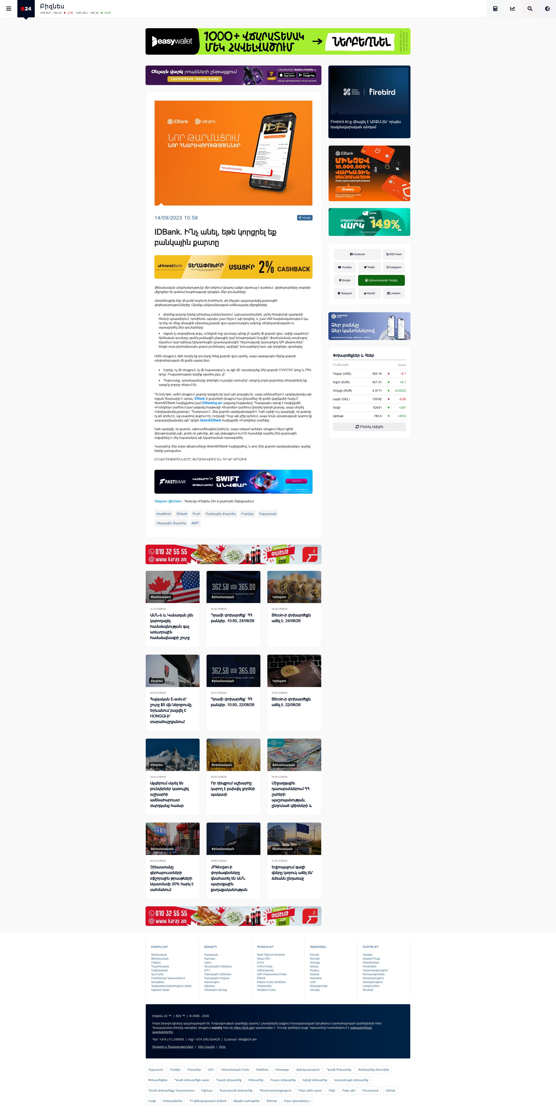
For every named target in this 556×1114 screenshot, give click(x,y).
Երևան (314, 954)
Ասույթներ (157, 982)
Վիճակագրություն (308, 1069)
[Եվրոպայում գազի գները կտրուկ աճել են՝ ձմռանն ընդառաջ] (294, 839)
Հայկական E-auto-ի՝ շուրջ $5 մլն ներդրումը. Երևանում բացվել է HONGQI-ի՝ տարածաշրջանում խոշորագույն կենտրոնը (171, 713)
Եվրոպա (209, 958)
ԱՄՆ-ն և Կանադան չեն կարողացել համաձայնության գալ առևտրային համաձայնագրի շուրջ (171, 626)
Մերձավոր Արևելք (215, 989)
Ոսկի (336, 407)
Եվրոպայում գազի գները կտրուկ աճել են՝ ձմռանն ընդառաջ (292, 873)
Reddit (370, 293)
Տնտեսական (161, 597)
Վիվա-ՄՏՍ (263, 958)
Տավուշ (314, 970)
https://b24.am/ (244, 1027)
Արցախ (314, 974)
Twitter (371, 267)
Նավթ (152, 1100)
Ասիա (207, 962)
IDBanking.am (212, 403)
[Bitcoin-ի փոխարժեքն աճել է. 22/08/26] (294, 671)
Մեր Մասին (206, 1046)
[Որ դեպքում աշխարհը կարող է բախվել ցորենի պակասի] (233, 755)
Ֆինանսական (223, 597)
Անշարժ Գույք (371, 958)
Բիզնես (52, 6)
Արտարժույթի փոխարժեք (351, 1080)
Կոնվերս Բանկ (266, 989)
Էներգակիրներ (172, 1100)
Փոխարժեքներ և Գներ (353, 355)
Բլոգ (222, 1046)
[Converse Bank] (369, 326)
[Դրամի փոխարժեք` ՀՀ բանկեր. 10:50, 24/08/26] (233, 587)
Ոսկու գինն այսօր (310, 1090)
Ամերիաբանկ (265, 970)
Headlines (163, 514)
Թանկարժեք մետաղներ (373, 1069)
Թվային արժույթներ (246, 1100)
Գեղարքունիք (318, 985)
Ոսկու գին (348, 1090)
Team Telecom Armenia (271, 954)
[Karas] (233, 554)
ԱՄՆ (211, 1069)
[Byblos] (233, 75)
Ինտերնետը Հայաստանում (168, 978)
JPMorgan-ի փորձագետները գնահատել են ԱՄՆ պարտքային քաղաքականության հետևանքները (229, 881)
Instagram (395, 267)
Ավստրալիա (211, 982)
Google (346, 280)
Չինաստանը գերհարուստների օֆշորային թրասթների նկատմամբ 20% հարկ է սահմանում (172, 878)
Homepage (282, 1069)
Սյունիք (315, 989)
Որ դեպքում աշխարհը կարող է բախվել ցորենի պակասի (233, 789)
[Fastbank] (233, 481)
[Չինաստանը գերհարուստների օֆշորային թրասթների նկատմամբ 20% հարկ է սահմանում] (173, 839)
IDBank (199, 398)
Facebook (358, 254)
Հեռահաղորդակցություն (275, 1090)
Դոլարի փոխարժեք (229, 1080)
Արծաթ (390, 1090)
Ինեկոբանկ (264, 985)
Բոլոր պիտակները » (297, 1100)
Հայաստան (267, 514)
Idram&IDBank (210, 420)
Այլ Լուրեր (157, 974)
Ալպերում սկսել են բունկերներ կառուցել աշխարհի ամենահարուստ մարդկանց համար (169, 794)
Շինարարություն (373, 978)
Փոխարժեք (255, 1080)
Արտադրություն (373, 982)
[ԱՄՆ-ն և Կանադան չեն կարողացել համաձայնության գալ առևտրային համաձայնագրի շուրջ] (173, 587)
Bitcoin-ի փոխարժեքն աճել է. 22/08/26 (291, 702)
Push (196, 514)
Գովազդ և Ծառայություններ (173, 1046)
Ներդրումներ (371, 985)
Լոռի (313, 982)
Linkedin (395, 293)
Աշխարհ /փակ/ (160, 989)
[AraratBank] (233, 267)
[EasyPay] (278, 41)
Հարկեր (367, 954)
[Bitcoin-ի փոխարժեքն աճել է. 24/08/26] (294, 587)
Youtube (346, 267)
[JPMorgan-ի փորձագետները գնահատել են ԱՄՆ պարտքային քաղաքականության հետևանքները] (233, 839)
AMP (195, 523)
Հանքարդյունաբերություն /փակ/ (171, 985)
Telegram (346, 293)
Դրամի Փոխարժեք (339, 1069)
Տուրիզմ (368, 989)
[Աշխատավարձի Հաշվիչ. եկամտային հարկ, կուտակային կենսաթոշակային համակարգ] (495, 9)
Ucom (260, 962)
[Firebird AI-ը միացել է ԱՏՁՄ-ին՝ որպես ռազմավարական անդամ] (369, 91)
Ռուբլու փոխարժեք (283, 1080)
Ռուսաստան (370, 1090)
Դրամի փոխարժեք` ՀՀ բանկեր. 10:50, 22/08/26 (232, 702)
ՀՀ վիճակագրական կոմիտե (208, 1100)
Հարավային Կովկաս (217, 978)
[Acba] (369, 222)
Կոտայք (315, 962)
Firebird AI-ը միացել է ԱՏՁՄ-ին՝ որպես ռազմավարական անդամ (366, 124)
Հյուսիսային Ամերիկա (218, 966)
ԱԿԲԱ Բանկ (264, 966)
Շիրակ (314, 966)
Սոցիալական (159, 970)
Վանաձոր (316, 978)
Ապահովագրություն (375, 970)
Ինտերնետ (369, 966)
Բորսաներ (194, 1069)
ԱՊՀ (207, 970)
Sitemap (271, 1100)
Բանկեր (247, 514)
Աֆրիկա (209, 985)
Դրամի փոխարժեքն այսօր (191, 1080)
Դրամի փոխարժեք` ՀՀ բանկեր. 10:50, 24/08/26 (232, 618)
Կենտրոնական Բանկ (235, 1069)
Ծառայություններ (374, 974)
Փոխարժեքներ (157, 1080)
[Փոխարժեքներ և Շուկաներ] (512, 9)
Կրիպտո (279, 597)
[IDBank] (369, 173)
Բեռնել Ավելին (371, 427)
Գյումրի (315, 958)
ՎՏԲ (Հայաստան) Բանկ (271, 974)
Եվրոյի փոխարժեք (315, 1080)
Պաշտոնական (160, 966)
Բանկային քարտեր (221, 514)
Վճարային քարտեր (171, 523)
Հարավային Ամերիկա (217, 974)
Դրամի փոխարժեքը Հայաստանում (171, 1090)
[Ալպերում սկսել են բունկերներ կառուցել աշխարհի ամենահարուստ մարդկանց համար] (173, 755)
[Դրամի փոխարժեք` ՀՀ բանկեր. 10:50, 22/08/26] (233, 671)
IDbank (182, 514)
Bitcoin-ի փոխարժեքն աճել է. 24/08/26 (291, 618)
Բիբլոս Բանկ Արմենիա (271, 982)
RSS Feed (395, 254)
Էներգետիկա (371, 962)
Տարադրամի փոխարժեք (236, 1090)
